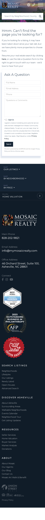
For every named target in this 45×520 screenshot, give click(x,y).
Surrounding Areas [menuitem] (11, 406)
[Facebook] (3, 279)
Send (8, 144)
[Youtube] (11, 279)
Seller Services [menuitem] (9, 435)
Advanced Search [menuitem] (10, 388)
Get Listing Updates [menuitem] (11, 420)
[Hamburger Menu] (40, 5)
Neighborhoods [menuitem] (9, 371)
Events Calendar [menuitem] (10, 413)
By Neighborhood (14, 178)
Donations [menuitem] (7, 449)
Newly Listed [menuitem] (8, 381)
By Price (8, 188)
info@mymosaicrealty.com (19, 250)
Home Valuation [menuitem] (9, 438)
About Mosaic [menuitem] (8, 463)
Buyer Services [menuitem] (9, 442)
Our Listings (11, 169)
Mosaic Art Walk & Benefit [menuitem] (14, 477)
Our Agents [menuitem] (7, 467)
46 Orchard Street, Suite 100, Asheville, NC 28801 (20, 265)
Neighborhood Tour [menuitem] (11, 417)
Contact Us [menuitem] (7, 474)
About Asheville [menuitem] (9, 403)
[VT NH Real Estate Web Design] (22, 488)
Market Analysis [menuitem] (9, 445)
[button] (40, 16)
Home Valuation (12, 197)
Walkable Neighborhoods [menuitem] (14, 410)
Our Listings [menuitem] (7, 378)
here (4, 59)
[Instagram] (6, 279)
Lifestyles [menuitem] (6, 374)
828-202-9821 (10, 238)
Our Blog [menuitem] (6, 470)
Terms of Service (15, 151)
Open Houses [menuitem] (8, 385)
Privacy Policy (7, 500)
